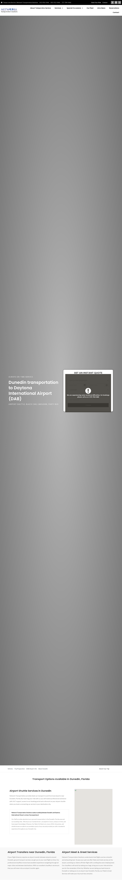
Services (58, 8)
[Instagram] (119, 2)
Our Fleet (90, 8)
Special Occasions (74, 8)
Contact (116, 12)
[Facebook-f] (112, 2)
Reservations (114, 8)
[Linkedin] (116, 2)
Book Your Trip (104, 769)
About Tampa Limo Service (40, 8)
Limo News (101, 8)
